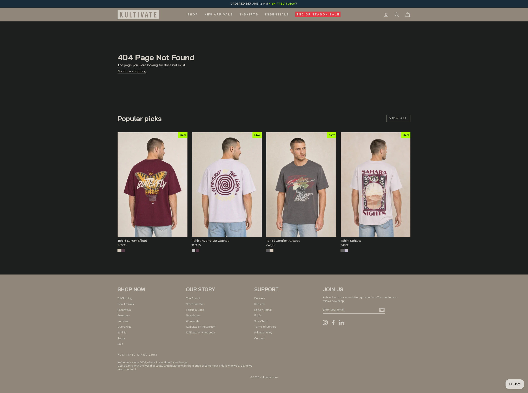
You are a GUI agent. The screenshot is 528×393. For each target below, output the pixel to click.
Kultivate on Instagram (200, 327)
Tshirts (122, 332)
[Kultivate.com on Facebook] (333, 322)
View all (398, 118)
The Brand (193, 298)
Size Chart (261, 321)
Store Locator (195, 304)
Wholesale (192, 321)
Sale (120, 344)
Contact (259, 338)
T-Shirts (248, 14)
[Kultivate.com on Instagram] (325, 322)
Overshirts (124, 327)
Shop (192, 14)
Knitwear (123, 321)
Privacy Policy (263, 332)
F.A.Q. (257, 315)
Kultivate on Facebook (200, 332)
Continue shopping (132, 71)
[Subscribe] (382, 309)
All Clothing (125, 298)
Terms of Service (265, 327)
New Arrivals (218, 14)
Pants (121, 338)
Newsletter (193, 315)
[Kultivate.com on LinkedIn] (341, 322)
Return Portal (263, 310)
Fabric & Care (195, 310)
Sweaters (124, 315)
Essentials (277, 14)
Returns (259, 304)
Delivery (259, 298)
